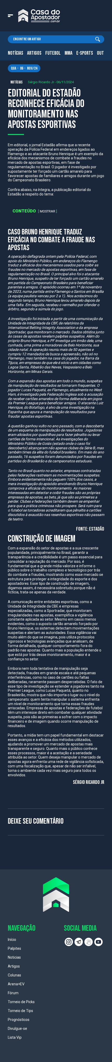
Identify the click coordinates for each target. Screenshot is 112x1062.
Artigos (34, 53)
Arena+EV (16, 984)
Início (12, 939)
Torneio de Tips (20, 1011)
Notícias (15, 53)
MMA (68, 53)
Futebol (53, 53)
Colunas (14, 975)
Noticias (14, 957)
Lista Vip (15, 1037)
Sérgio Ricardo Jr (41, 82)
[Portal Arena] (39, 15)
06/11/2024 (65, 82)
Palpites (14, 948)
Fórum (13, 993)
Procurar (97, 39)
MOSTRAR (47, 211)
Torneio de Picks (21, 1002)
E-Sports (84, 53)
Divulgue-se (17, 1028)
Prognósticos (18, 1020)
